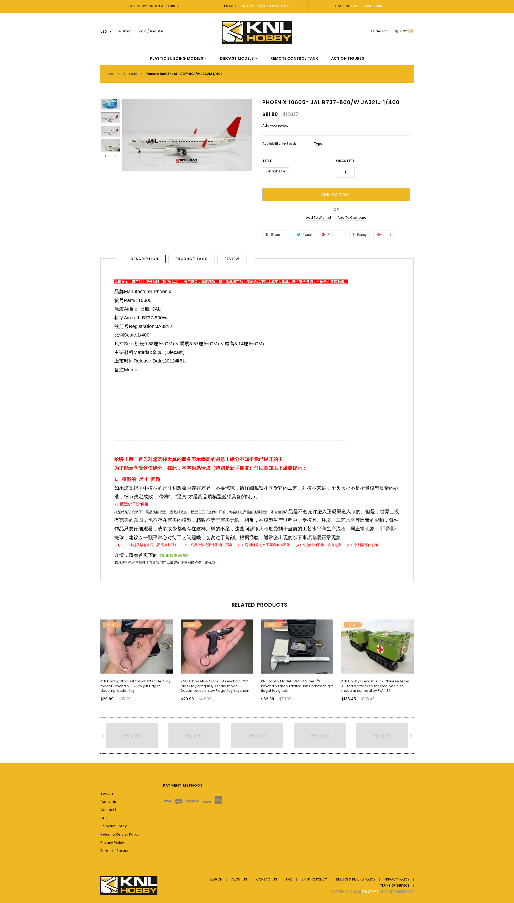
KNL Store (370, 891)
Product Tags (191, 258)
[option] (110, 117)
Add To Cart (336, 194)
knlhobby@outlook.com (265, 6)
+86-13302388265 (366, 6)
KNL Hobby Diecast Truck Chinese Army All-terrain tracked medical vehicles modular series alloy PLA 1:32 (375, 686)
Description (145, 258)
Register (156, 31)
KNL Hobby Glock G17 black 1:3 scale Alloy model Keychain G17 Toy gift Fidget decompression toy (135, 686)
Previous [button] (105, 156)
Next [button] (115, 156)
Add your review (275, 125)
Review (232, 258)
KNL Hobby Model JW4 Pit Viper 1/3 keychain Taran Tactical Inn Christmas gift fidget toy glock (297, 686)
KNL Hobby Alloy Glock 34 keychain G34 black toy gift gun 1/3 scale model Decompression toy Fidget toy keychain (215, 686)
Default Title (275, 171)
